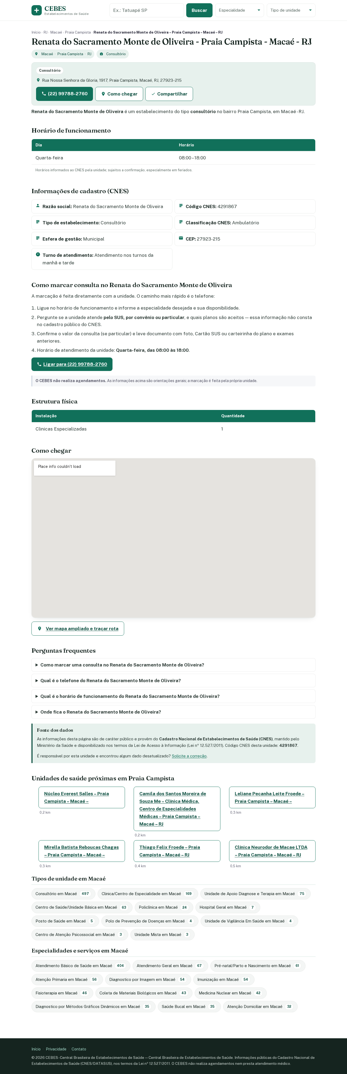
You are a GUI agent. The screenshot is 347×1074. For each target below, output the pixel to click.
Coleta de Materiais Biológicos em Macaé (142, 993)
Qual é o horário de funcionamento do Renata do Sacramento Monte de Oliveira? (130, 696)
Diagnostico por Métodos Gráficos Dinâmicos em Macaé (92, 1006)
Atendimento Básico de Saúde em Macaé (80, 965)
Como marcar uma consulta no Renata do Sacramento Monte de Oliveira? (122, 665)
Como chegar (122, 94)
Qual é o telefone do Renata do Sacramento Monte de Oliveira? (110, 680)
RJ (45, 32)
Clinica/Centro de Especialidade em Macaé (147, 893)
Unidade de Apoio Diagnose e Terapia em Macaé (254, 893)
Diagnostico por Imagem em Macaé (147, 979)
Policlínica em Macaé (163, 907)
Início (36, 32)
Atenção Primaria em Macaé (66, 979)
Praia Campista (78, 32)
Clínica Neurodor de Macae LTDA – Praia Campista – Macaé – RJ (271, 851)
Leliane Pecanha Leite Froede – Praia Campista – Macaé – (269, 797)
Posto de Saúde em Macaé (64, 921)
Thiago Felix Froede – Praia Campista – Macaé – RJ (169, 851)
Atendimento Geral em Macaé (169, 965)
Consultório (116, 54)
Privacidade (56, 1049)
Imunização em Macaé (222, 979)
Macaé (56, 32)
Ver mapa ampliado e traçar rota (82, 628)
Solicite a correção (189, 756)
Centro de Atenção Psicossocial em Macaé (79, 934)
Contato (79, 1049)
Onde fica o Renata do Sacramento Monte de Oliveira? (100, 712)
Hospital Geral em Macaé (227, 907)
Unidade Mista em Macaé (161, 934)
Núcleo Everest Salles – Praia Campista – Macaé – (76, 797)
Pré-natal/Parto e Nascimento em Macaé (256, 965)
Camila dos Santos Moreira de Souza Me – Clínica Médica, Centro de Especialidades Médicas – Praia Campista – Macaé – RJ (172, 809)
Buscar (199, 10)
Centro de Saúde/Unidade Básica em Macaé (81, 907)
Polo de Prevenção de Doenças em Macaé (148, 921)
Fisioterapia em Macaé (61, 993)
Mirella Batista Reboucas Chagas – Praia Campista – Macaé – (81, 851)
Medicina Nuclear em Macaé (229, 993)
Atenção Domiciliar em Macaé (259, 1006)
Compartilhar (172, 94)
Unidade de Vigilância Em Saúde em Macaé (248, 921)
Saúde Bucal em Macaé (188, 1006)
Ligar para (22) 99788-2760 (75, 364)
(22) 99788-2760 (68, 93)
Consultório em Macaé (62, 893)
